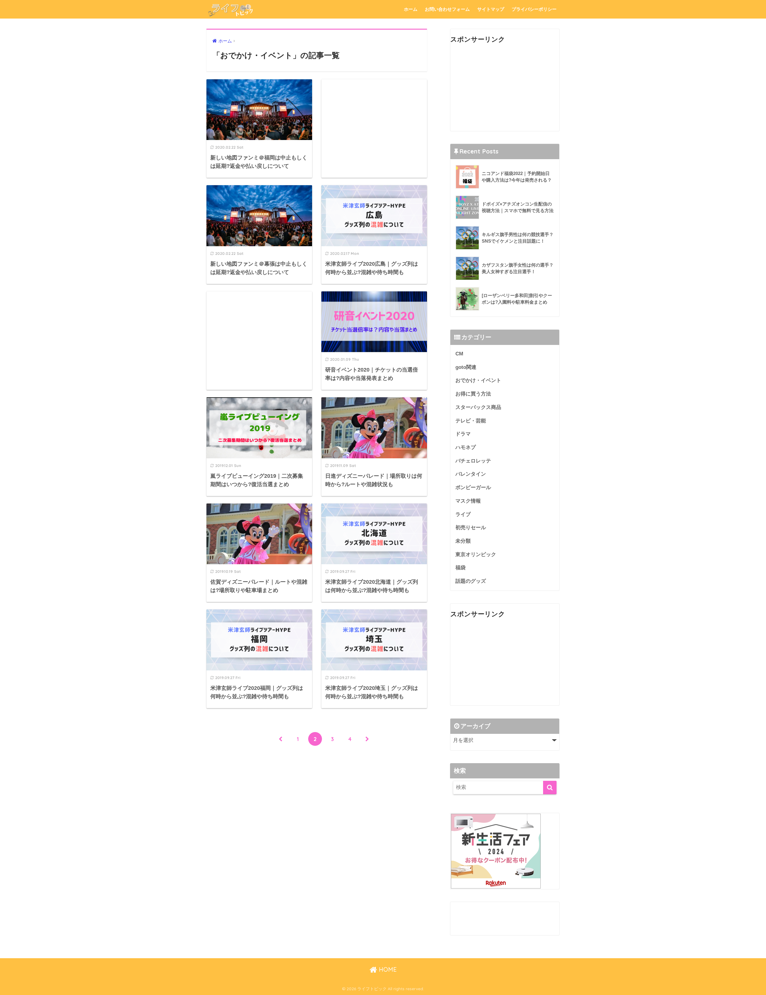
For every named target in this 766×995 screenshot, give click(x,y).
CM (459, 354)
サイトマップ (490, 9)
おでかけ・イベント (478, 380)
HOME (387, 969)
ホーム (410, 9)
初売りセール (470, 527)
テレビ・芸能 (470, 421)
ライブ (463, 514)
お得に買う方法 (473, 394)
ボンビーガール (473, 487)
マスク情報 (468, 501)
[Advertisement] (374, 120)
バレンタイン (470, 474)
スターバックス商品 (478, 407)
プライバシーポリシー (534, 9)
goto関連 (465, 367)
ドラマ (463, 434)
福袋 (460, 567)
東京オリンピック (475, 554)
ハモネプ (465, 447)
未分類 (463, 541)
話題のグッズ (470, 581)
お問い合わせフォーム (447, 9)
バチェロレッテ (473, 461)
